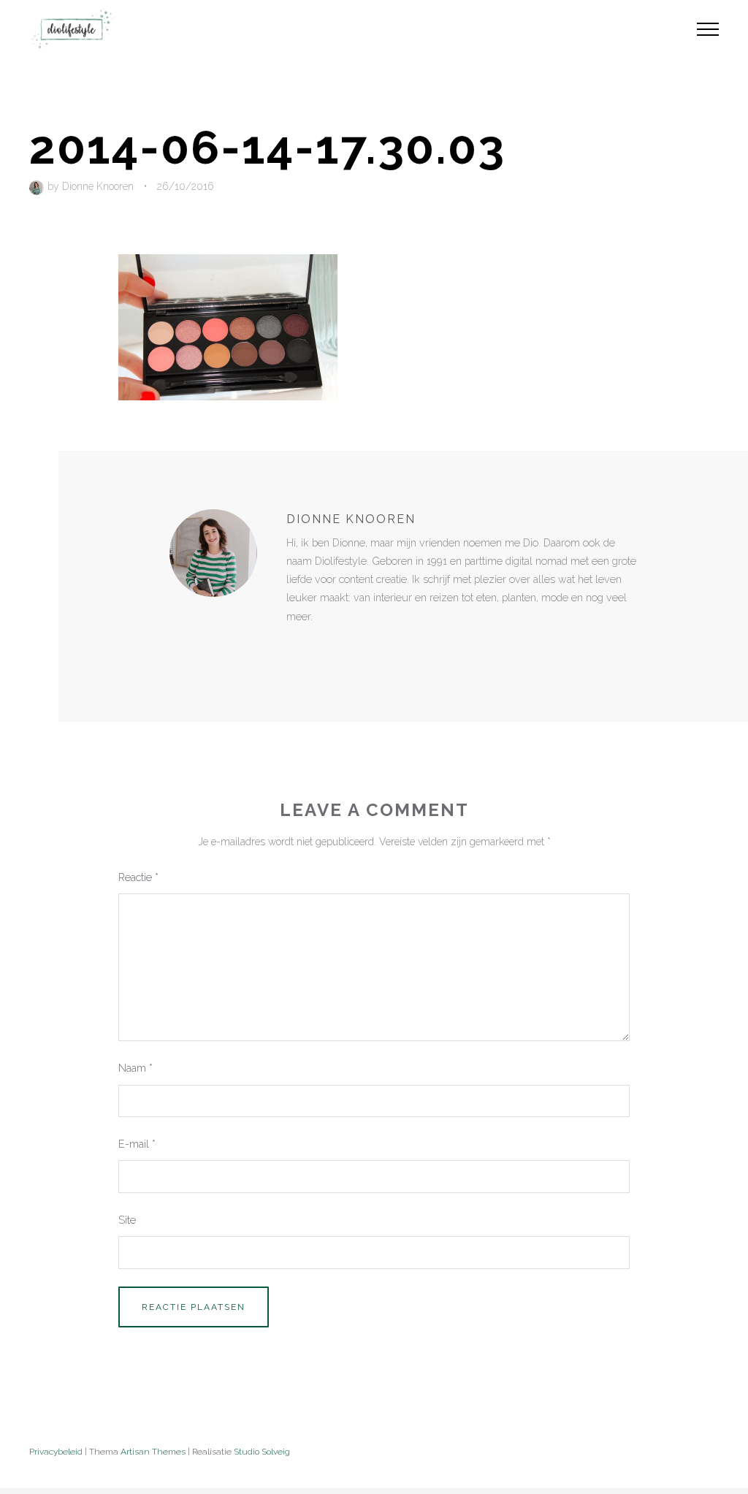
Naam (135, 1068)
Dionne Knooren (98, 186)
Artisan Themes (153, 1452)
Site (127, 1219)
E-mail (137, 1143)
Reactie (138, 877)
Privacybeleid (56, 1452)
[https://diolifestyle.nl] (296, 646)
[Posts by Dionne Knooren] (38, 186)
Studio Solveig (262, 1452)
